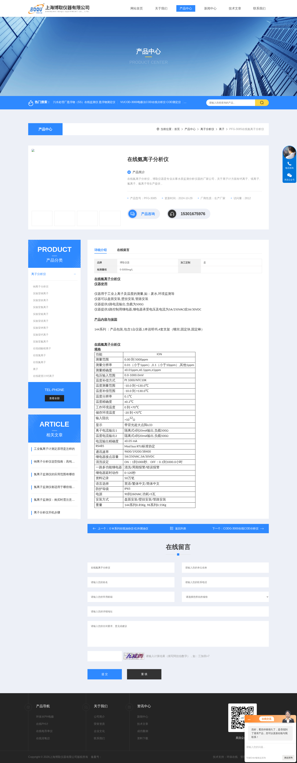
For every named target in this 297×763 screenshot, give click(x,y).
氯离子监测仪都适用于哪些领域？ (55, 487)
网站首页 (136, 8)
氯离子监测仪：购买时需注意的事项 (55, 499)
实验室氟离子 (40, 341)
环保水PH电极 (45, 716)
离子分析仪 (207, 129)
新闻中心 (210, 8)
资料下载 (142, 738)
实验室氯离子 (40, 307)
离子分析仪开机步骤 (47, 512)
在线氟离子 (39, 362)
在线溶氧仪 (43, 738)
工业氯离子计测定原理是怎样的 (54, 448)
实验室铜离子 (40, 293)
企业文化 (99, 731)
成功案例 (142, 731)
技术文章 (235, 8)
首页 (177, 129)
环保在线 (232, 756)
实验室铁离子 (40, 300)
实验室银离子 (40, 314)
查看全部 (54, 398)
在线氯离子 (39, 355)
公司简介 (99, 716)
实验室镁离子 (40, 320)
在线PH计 (42, 723)
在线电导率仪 (44, 731)
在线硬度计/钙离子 (43, 375)
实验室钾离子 (40, 327)
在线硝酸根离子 (42, 348)
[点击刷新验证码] (134, 656)
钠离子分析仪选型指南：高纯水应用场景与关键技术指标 (55, 461)
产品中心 (186, 8)
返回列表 (180, 528)
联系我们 (259, 8)
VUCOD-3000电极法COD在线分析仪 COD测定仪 (150, 102)
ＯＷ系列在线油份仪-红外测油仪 (128, 528)
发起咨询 (288, 757)
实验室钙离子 (40, 334)
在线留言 (123, 250)
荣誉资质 (99, 723)
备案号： (96, 756)
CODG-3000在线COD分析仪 (240, 528)
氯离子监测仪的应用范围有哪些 (54, 474)
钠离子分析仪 (40, 286)
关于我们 (161, 8)
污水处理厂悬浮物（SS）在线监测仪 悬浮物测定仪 (84, 102)
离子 (221, 129)
